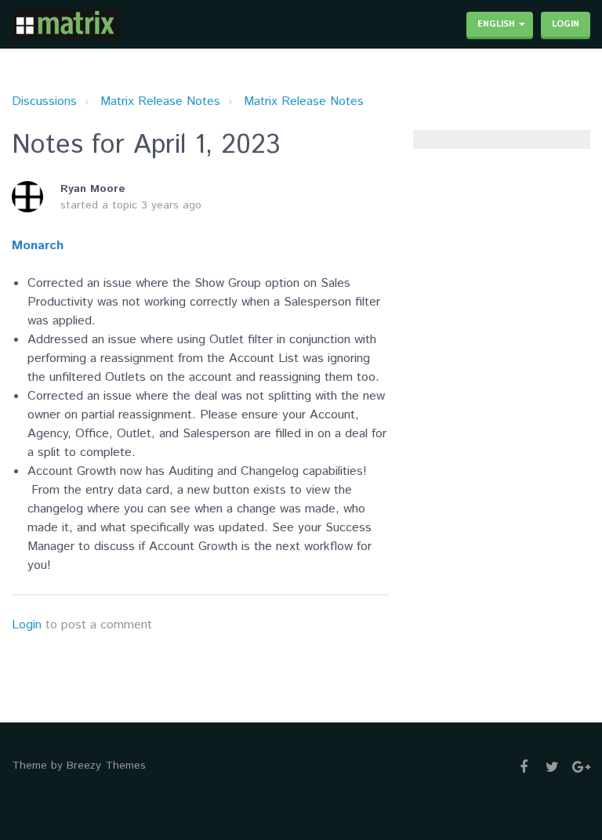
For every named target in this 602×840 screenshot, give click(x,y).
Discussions (44, 101)
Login (27, 625)
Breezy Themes (106, 765)
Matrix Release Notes (160, 101)
